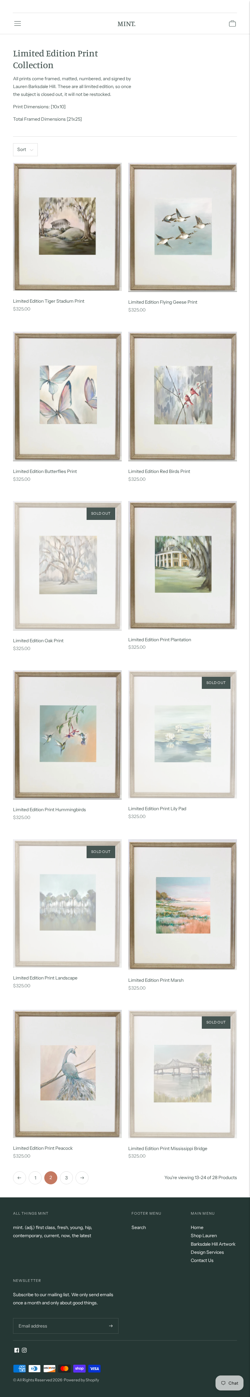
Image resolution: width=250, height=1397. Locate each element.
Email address (32, 1317)
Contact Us (202, 1260)
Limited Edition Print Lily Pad (157, 809)
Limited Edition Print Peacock (43, 1148)
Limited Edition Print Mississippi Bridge (167, 1148)
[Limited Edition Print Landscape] (67, 903)
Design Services (207, 1252)
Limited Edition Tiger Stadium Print (48, 301)
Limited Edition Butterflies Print (45, 471)
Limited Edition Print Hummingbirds (49, 809)
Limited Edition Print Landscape (45, 978)
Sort (21, 149)
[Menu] (17, 23)
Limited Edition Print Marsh (156, 980)
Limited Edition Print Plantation (159, 640)
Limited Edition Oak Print (38, 641)
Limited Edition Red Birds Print (159, 471)
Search (139, 1227)
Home (197, 1227)
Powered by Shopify (81, 1379)
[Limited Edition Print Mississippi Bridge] (182, 1074)
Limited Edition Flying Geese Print (162, 302)
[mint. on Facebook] (16, 1351)
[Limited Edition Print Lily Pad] (182, 734)
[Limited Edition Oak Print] (67, 565)
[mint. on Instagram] (24, 1351)
